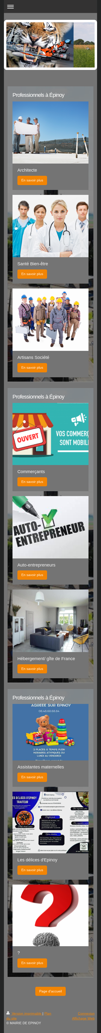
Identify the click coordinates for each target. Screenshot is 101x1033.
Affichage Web (83, 1018)
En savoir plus (32, 180)
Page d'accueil (50, 991)
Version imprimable (26, 1013)
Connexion (86, 1013)
